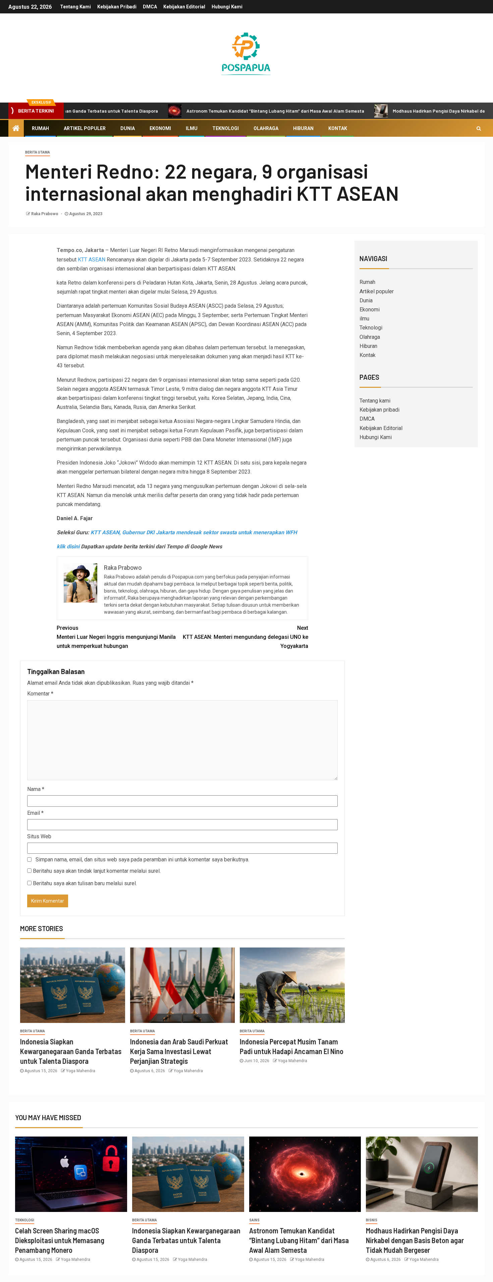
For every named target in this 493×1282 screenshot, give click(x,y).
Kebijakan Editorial (184, 6)
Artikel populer (85, 128)
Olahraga (266, 128)
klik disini (68, 546)
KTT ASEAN (92, 259)
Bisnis (371, 1220)
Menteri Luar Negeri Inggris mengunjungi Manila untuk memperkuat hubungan (116, 637)
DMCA (150, 6)
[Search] (479, 128)
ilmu (192, 128)
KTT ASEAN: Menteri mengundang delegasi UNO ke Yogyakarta (245, 637)
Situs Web (39, 836)
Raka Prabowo (45, 213)
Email (35, 813)
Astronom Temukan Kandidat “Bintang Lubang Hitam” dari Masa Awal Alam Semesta (238, 111)
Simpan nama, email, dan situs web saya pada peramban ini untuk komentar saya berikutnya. (142, 859)
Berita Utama (37, 152)
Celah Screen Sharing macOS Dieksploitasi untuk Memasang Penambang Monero (59, 1240)
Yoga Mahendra (80, 1071)
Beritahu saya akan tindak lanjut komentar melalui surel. (97, 871)
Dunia (127, 128)
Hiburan (303, 128)
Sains (254, 1220)
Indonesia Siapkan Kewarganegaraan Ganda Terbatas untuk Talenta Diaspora (70, 1051)
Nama (35, 789)
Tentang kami (75, 6)
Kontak (337, 128)
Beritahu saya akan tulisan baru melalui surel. (85, 883)
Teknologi (225, 128)
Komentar (40, 693)
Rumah (40, 128)
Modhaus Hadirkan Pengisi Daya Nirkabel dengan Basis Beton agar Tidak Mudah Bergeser (415, 1240)
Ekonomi (160, 128)
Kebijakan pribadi (116, 6)
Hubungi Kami (227, 6)
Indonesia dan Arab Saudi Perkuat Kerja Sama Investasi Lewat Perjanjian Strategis (179, 1051)
